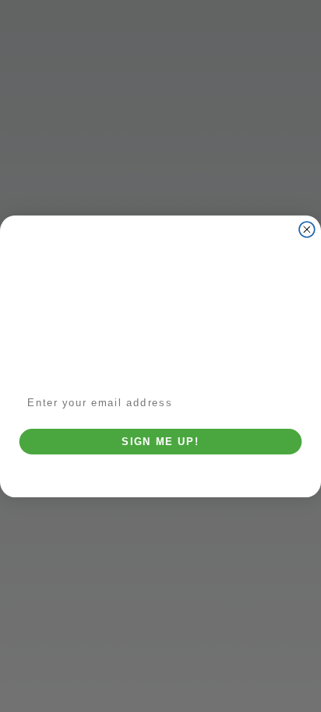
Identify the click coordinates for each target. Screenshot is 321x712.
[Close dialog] (307, 229)
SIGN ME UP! (160, 441)
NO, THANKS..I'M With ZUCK (161, 467)
